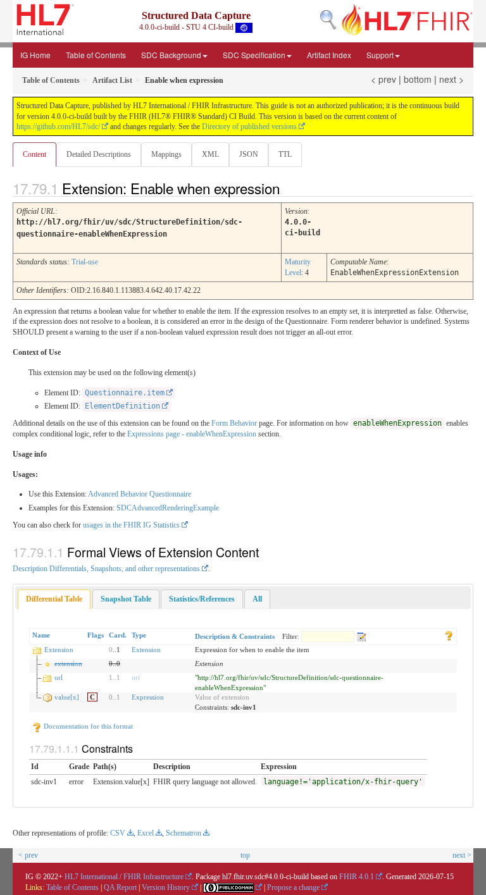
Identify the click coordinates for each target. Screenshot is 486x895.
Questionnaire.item (125, 392)
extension (68, 663)
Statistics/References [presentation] (202, 599)
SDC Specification (254, 54)
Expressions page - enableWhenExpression (191, 433)
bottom (418, 79)
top (245, 855)
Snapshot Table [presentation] (126, 599)
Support (380, 54)
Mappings (166, 154)
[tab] (54, 599)
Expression (148, 697)
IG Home (35, 54)
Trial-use (85, 261)
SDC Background (171, 54)
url (58, 677)
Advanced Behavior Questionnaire (139, 494)
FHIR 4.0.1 (356, 876)
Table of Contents (96, 54)
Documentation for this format (87, 726)
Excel (145, 833)
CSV (117, 833)
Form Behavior (234, 423)
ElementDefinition (122, 406)
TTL (285, 154)
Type (139, 635)
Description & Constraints (235, 636)
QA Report (120, 887)
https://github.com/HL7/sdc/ (58, 126)
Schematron (183, 833)
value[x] (66, 697)
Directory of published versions (249, 126)
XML (210, 154)
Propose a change (293, 887)
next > (451, 79)
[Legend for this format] (449, 635)
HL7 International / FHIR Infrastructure (124, 876)
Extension (58, 649)
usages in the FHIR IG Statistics (131, 525)
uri (136, 677)
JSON (248, 154)
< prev (383, 79)
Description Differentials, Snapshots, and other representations (106, 568)
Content (34, 154)
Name (41, 635)
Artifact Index (329, 54)
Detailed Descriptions (98, 154)
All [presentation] (257, 599)
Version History (166, 887)
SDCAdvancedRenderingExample (167, 507)
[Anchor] (290, 188)
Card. (118, 635)
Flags (95, 635)
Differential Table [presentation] (54, 599)
